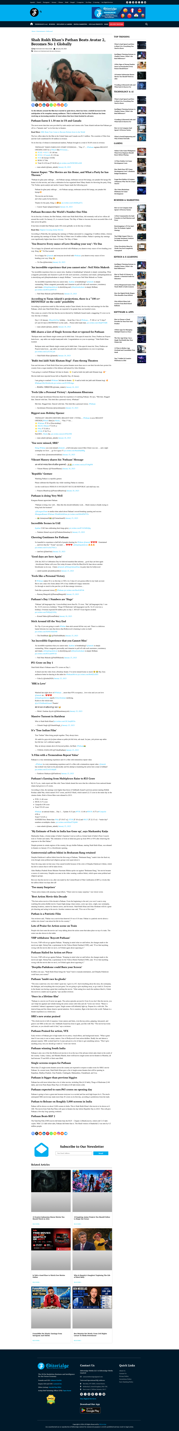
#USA (40, 155)
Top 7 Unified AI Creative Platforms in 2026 (122, 359)
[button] (146, 24)
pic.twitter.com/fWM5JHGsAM (70, 163)
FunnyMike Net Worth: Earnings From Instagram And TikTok (47, 1334)
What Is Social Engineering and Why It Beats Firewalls (124, 138)
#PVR (78, 812)
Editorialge (102, 1424)
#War (39, 429)
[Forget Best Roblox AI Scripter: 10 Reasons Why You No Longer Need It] (141, 180)
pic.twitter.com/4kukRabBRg (74, 451)
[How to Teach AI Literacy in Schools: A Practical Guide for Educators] (141, 275)
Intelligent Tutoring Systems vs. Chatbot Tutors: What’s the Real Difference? (125, 56)
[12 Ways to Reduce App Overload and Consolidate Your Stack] (141, 349)
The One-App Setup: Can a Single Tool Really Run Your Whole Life (123, 340)
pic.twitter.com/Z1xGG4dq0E (45, 769)
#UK (39, 158)
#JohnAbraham (60, 698)
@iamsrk (50, 256)
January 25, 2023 (70, 294)
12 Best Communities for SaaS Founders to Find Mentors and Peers (124, 218)
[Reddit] (40, 105)
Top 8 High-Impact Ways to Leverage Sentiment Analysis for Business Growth (124, 238)
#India (57, 421)
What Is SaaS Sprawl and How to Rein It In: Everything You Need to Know (124, 46)
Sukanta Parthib (56, 1380)
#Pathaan (90, 147)
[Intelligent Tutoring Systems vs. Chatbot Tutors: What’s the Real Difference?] (141, 55)
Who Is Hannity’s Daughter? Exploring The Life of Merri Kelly (92, 1276)
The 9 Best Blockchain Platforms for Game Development (121, 192)
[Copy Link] (54, 105)
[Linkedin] (136, 2)
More (106, 24)
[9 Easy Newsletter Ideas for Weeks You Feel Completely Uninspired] (141, 247)
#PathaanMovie (71, 674)
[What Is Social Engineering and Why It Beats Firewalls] (141, 137)
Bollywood (49, 31)
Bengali (72, 2)
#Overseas (63, 150)
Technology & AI (41, 24)
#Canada (47, 155)
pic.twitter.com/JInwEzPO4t (74, 590)
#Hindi (53, 150)
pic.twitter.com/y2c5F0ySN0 (61, 434)
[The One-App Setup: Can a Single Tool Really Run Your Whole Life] (141, 339)
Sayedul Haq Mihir (55, 1387)
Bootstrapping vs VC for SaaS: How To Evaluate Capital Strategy (124, 228)
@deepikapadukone (50, 287)
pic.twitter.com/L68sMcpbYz (72, 203)
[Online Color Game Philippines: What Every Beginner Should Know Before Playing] (141, 152)
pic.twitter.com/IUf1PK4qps (64, 383)
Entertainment (41, 31)
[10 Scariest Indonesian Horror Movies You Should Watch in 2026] (141, 76)
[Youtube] (145, 2)
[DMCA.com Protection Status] (51, 1404)
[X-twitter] (130, 2)
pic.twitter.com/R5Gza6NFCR (46, 290)
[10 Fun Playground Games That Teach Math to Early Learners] (141, 285)
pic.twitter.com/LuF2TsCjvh (45, 352)
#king (37, 448)
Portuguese (46, 2)
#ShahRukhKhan (61, 514)
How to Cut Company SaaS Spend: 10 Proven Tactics (123, 129)
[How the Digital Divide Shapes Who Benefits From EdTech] (141, 294)
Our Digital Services (107, 2)
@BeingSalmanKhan (72, 567)
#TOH (40, 431)
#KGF (86, 820)
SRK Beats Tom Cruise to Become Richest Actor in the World (63, 132)
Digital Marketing (80, 24)
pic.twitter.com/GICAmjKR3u (64, 721)
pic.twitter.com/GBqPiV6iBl (97, 323)
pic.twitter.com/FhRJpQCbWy (46, 612)
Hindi (66, 2)
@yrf (37, 703)
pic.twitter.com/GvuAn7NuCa (45, 547)
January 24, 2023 (64, 356)
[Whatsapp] (51, 105)
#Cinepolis (102, 812)
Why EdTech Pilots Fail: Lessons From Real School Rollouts (123, 303)
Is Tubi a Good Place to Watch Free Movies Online (49, 1276)
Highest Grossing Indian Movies (51, 230)
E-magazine (80, 2)
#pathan (71, 282)
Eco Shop (88, 2)
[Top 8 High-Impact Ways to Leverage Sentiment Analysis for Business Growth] (141, 237)
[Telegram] (65, 105)
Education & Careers (64, 24)
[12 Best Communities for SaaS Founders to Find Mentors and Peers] (141, 217)
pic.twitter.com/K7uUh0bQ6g (80, 528)
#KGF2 (40, 426)
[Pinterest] (133, 2)
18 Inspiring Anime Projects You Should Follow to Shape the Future (92, 1218)
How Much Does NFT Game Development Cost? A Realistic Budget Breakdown (124, 171)
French (39, 2)
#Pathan (42, 448)
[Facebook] (127, 2)
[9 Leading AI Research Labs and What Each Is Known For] (141, 86)
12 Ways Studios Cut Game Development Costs (123, 162)
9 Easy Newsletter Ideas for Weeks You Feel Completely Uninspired (123, 248)
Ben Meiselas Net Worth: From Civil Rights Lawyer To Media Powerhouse (90, 1334)
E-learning (96, 2)
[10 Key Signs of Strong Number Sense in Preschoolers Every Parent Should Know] (141, 65)
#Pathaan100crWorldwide (44, 383)
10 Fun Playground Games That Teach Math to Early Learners (124, 286)
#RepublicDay (54, 320)
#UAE (40, 152)
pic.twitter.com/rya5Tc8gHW (82, 465)
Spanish (32, 2)
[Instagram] (139, 2)
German (54, 2)
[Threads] (142, 2)
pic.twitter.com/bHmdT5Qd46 (67, 822)
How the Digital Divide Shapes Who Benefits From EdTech (124, 294)
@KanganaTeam (41, 511)
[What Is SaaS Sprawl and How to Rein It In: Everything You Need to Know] (141, 45)
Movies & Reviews (55, 51)
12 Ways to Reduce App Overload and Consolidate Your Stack (124, 350)
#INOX (89, 812)
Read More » (36, 1224)
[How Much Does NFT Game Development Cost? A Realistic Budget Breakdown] (141, 170)
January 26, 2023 (64, 167)
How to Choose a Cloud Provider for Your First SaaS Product (123, 321)
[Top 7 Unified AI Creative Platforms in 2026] (141, 359)
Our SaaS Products (96, 24)
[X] (36, 105)
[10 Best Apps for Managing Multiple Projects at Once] (141, 330)
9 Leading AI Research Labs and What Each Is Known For (124, 86)
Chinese (60, 2)
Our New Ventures (116, 24)
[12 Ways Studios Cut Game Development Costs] (141, 162)
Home (33, 31)
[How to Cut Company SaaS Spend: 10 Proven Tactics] (141, 129)
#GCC (46, 152)
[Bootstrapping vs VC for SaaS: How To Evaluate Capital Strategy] (141, 227)
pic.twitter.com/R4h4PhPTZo (78, 514)
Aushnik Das (57, 1384)
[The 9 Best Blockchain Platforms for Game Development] (141, 191)
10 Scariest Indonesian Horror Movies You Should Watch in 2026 (49, 1218)
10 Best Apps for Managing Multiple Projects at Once (123, 331)
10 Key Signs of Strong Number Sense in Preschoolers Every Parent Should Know (124, 66)
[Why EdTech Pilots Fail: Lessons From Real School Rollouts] (141, 302)
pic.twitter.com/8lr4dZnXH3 (88, 674)
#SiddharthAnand (45, 703)
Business (52, 24)
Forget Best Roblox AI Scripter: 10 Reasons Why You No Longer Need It (124, 181)
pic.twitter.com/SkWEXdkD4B (46, 632)
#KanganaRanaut (41, 514)
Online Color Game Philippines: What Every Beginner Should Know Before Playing (125, 153)
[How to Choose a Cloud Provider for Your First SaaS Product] (141, 320)
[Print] (62, 105)
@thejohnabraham (77, 287)
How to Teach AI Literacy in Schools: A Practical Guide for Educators (124, 276)
